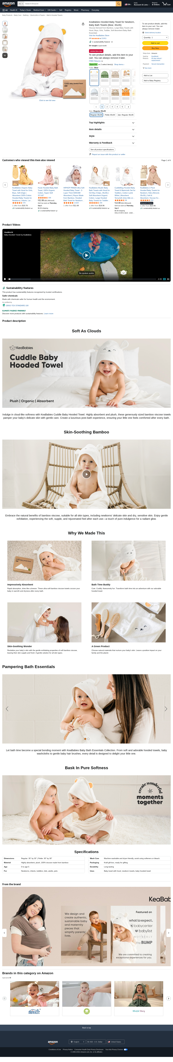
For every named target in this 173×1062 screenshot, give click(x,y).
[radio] (4, 23)
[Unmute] (168, 279)
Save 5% (93, 64)
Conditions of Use (55, 1049)
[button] (5, 10)
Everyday (95, 10)
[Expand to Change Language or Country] (83, 1042)
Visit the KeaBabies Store (99, 35)
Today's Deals (25, 10)
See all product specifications (102, 150)
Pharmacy (85, 10)
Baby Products (7, 15)
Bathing (25, 15)
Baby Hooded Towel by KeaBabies (18, 235)
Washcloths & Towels (37, 15)
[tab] (85, 739)
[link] (22, 194)
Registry (68, 10)
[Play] (4, 279)
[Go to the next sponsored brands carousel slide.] (168, 998)
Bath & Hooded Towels (54, 15)
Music (76, 10)
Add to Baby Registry (152, 81)
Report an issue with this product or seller (108, 154)
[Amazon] (9, 4)
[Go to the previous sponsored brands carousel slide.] (4, 998)
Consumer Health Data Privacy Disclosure (88, 1049)
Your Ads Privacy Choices (114, 1049)
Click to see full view (47, 100)
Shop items (118, 64)
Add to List (148, 75)
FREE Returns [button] (95, 61)
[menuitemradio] (164, 279)
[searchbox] (70, 3)
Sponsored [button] (5, 978)
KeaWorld (154, 56)
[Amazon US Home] (53, 1042)
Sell (60, 10)
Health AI (13, 10)
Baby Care (17, 15)
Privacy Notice (68, 1049)
